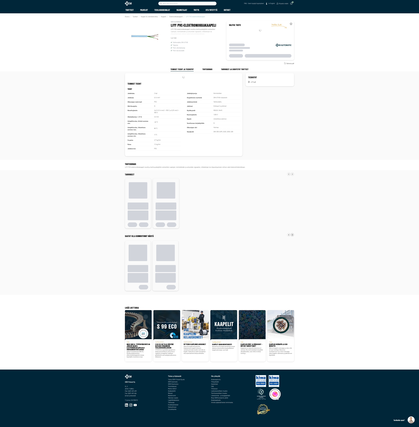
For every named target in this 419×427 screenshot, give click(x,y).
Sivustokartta (172, 409)
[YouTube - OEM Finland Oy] (135, 405)
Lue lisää (173, 38)
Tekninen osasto (173, 398)
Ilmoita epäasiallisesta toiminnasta (222, 402)
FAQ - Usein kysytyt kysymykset (254, 3)
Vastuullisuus (172, 407)
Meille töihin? (172, 389)
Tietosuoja (171, 402)
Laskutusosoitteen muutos (219, 391)
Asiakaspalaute (216, 400)
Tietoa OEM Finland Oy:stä (176, 379)
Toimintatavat (172, 386)
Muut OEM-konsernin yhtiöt (219, 398)
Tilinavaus (214, 389)
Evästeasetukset (173, 405)
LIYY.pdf (253, 82)
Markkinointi (172, 396)
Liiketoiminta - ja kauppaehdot (220, 396)
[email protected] (130, 396)
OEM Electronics (173, 384)
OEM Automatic (173, 382)
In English (271, 3)
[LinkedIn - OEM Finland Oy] (126, 405)
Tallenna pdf (290, 63)
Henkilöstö (214, 384)
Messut (170, 393)
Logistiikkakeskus (173, 400)
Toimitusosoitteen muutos (219, 393)
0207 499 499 (132, 391)
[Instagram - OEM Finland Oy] (130, 405)
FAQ (212, 386)
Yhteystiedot (215, 382)
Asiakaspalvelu (216, 379)
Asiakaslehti (172, 391)
